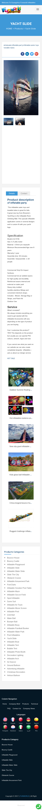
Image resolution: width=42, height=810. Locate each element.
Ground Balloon (13, 665)
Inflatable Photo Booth (16, 652)
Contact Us (17, 708)
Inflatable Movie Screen (17, 608)
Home (4, 704)
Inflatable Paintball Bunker (18, 628)
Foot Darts (11, 585)
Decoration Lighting (15, 655)
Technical (34, 704)
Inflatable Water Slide (16, 571)
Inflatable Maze (13, 591)
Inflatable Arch (13, 659)
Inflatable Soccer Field (16, 595)
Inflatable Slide (13, 568)
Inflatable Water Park (15, 632)
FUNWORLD (24, 796)
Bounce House (13, 558)
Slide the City (13, 575)
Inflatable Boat (13, 642)
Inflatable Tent (13, 645)
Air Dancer (11, 662)
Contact (24, 193)
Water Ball (11, 618)
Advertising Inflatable (15, 669)
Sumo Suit (11, 601)
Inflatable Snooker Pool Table (19, 588)
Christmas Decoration (16, 672)
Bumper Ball (12, 622)
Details (12, 193)
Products (19, 29)
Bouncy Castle (13, 561)
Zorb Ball (11, 615)
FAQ (8, 708)
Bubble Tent (12, 649)
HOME (9, 29)
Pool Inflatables (13, 635)
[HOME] (11, 9)
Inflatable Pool (13, 612)
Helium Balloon (13, 675)
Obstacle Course (14, 578)
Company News (29, 708)
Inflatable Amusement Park (18, 581)
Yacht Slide (30, 29)
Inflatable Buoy (13, 625)
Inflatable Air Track (14, 605)
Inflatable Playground (16, 564)
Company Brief (14, 704)
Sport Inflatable (13, 598)
